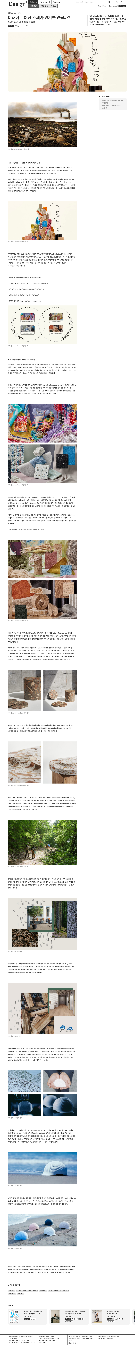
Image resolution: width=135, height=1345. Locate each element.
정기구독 (77, 1338)
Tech (73, 1319)
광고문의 (71, 1340)
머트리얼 (21, 1293)
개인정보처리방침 (87, 1336)
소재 (51, 1290)
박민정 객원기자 (15, 1285)
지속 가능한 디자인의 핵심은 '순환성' (111, 107)
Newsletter (102, 6)
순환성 (19, 1290)
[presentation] (15, 1316)
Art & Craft (80, 1319)
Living (16, 25)
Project (33, 6)
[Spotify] (117, 2)
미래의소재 (58, 1290)
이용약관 (77, 1336)
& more (33, 1319)
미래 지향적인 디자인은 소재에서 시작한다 (113, 102)
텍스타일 (12, 1290)
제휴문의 (90, 1338)
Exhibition (69, 1321)
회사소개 (71, 1336)
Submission (113, 6)
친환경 (36, 1290)
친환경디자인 (27, 1290)
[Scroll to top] (133, 1342)
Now (53, 6)
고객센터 (71, 1338)
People (44, 6)
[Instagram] (121, 2)
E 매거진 (84, 1338)
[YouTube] (113, 2)
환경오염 (66, 1290)
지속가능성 (44, 1290)
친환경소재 (13, 1293)
